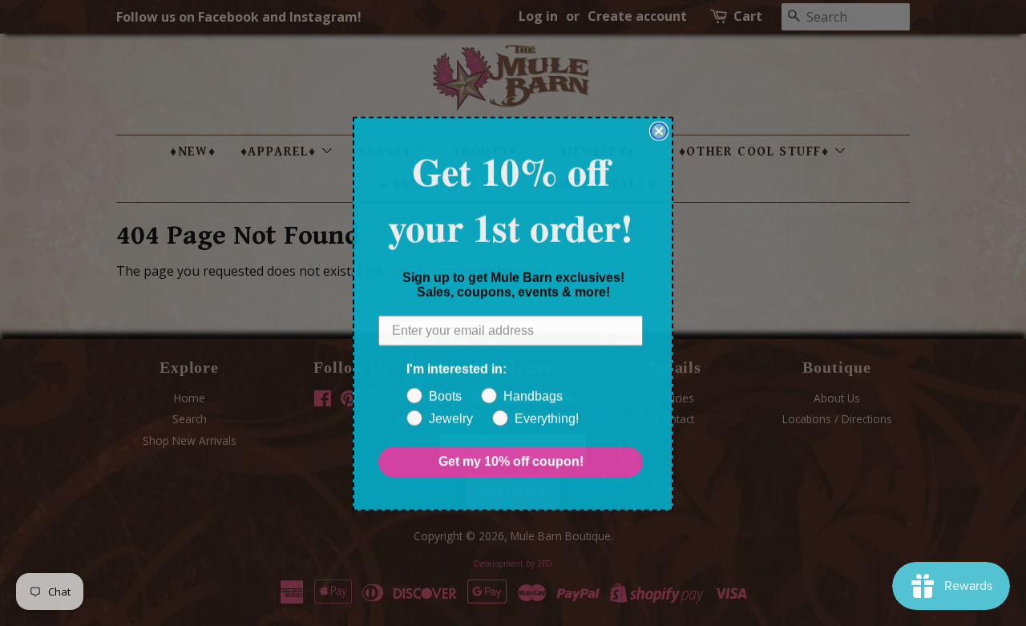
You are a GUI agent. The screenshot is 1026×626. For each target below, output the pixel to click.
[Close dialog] (659, 131)
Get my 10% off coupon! (511, 461)
